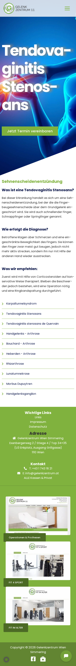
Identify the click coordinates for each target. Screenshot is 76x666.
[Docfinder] (43, 659)
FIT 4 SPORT (16, 582)
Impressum (38, 422)
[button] (6, 659)
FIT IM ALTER (16, 627)
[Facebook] (33, 659)
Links (38, 417)
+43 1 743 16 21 (42, 468)
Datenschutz (38, 427)
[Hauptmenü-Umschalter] (67, 8)
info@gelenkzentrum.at (42, 473)
